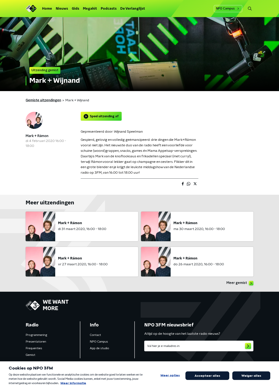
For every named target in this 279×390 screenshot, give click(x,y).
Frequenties (34, 348)
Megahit (90, 8)
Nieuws (62, 8)
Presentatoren (36, 341)
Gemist (30, 354)
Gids (75, 8)
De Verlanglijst (132, 8)
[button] (249, 8)
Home (47, 8)
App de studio (99, 348)
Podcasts (109, 8)
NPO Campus (225, 8)
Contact (95, 334)
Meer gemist (236, 283)
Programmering (36, 334)
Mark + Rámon (37, 136)
